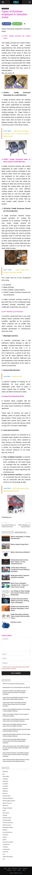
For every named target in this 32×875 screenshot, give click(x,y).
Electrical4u (19, 873)
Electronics (5, 805)
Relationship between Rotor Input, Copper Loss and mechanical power (19, 561)
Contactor (5, 786)
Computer (5, 783)
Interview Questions (8, 822)
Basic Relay (6, 776)
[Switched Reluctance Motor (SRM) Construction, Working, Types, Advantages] (6, 600)
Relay (20, 868)
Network (5, 830)
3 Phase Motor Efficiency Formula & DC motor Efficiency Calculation (20, 569)
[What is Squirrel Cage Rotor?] (6, 546)
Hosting (5, 815)
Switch (4, 839)
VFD (4, 859)
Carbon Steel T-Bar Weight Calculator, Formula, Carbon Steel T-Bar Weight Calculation (15, 725)
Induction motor (10, 6)
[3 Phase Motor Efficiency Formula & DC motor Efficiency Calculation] (6, 569)
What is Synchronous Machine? (20, 552)
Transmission (6, 849)
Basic (9, 868)
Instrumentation (7, 820)
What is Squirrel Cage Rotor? (20, 544)
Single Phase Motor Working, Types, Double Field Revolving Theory (20, 616)
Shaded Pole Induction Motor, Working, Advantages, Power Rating (20, 608)
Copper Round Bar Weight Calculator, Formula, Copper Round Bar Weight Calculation (16, 730)
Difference (5, 791)
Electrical (5, 793)
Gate (14, 870)
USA (4, 854)
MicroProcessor (7, 825)
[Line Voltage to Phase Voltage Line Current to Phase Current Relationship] (6, 594)
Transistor (5, 847)
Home (3, 6)
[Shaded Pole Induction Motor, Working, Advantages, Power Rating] (6, 608)
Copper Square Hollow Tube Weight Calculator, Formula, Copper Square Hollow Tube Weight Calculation (15, 704)
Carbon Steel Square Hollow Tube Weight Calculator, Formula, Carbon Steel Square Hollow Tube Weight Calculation (16, 747)
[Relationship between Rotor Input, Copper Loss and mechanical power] (6, 562)
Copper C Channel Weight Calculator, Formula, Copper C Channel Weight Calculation (16, 710)
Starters (5, 837)
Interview (25, 868)
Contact (19, 870)
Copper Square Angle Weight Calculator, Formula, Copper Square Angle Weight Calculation (15, 698)
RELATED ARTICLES (8, 532)
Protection (5, 834)
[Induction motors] (6, 624)
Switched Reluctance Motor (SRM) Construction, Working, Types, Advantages (20, 600)
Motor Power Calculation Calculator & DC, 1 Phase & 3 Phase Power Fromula (19, 585)
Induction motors (16, 622)
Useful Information (8, 856)
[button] (29, 2)
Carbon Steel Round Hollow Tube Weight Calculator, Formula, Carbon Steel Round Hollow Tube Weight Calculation (16, 754)
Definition (5, 788)
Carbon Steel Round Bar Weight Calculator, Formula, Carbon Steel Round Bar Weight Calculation (16, 760)
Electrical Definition (8, 798)
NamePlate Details (8, 827)
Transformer (6, 844)
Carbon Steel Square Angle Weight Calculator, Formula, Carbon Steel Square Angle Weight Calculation (14, 741)
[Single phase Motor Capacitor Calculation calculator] (6, 577)
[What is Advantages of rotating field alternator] (6, 538)
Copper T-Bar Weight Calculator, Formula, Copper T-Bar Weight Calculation (16, 715)
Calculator (5, 779)
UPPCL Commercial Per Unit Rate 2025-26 (13, 683)
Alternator (5, 771)
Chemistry (5, 781)
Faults (4, 810)
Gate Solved (6, 813)
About (23, 870)
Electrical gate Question (9, 800)
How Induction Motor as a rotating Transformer (9, 525)
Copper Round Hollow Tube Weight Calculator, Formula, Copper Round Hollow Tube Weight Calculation (14, 692)
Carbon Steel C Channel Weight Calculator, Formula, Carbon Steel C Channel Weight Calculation (16, 720)
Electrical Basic (7, 796)
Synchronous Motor (8, 842)
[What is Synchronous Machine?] (6, 554)
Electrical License (7, 803)
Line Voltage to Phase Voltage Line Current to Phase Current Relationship (20, 593)
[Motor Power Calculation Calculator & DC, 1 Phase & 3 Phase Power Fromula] (6, 585)
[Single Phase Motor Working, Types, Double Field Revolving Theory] (6, 616)
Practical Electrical (7, 832)
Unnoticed (5, 851)
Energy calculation (7, 808)
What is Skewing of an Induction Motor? (24, 525)
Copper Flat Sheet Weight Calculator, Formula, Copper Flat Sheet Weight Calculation (16, 735)
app (4, 774)
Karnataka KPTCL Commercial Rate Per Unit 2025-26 (16, 687)
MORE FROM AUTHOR (20, 532)
